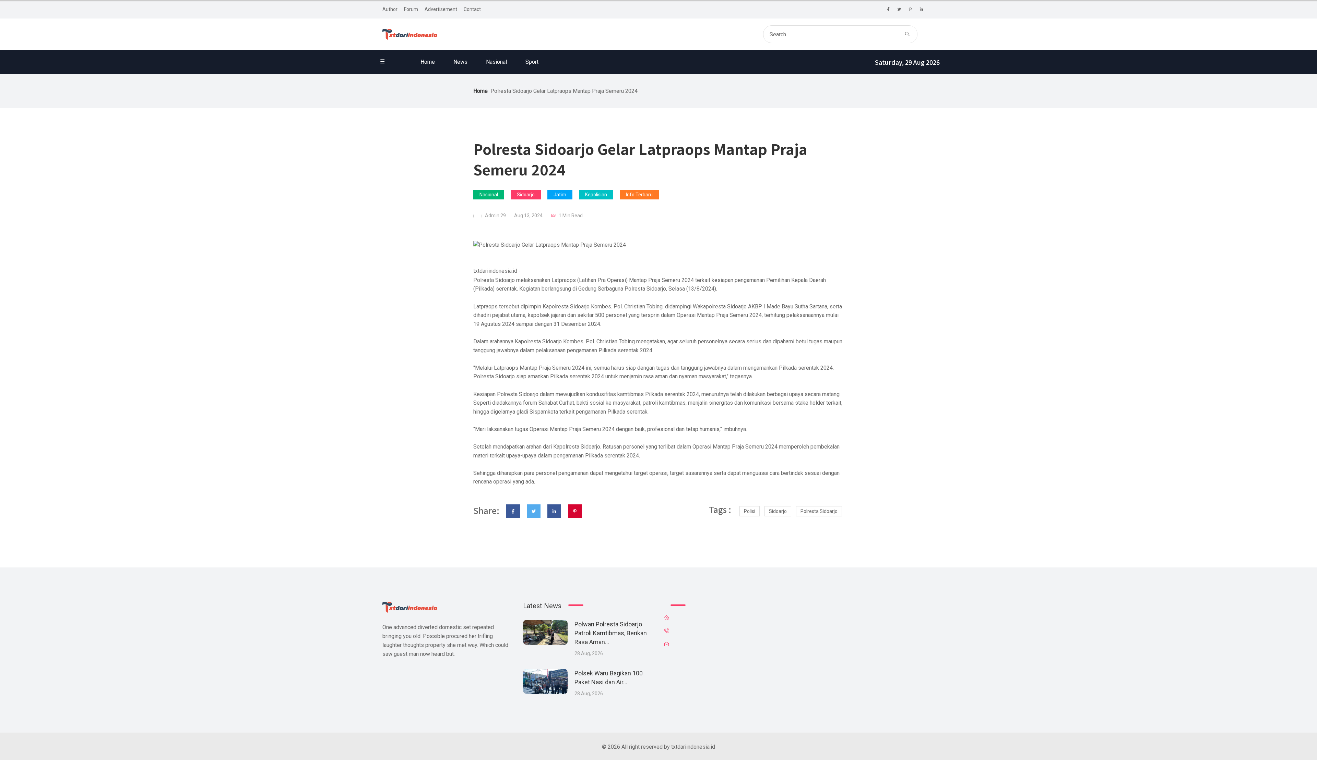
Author (390, 9)
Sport (531, 62)
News (460, 62)
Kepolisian (596, 194)
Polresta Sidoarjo (819, 511)
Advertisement (441, 9)
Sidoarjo (526, 194)
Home (427, 62)
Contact (472, 9)
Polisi (749, 511)
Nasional (496, 62)
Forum (411, 9)
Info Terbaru (639, 194)
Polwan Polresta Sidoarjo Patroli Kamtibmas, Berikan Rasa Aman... (610, 633)
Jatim (560, 194)
